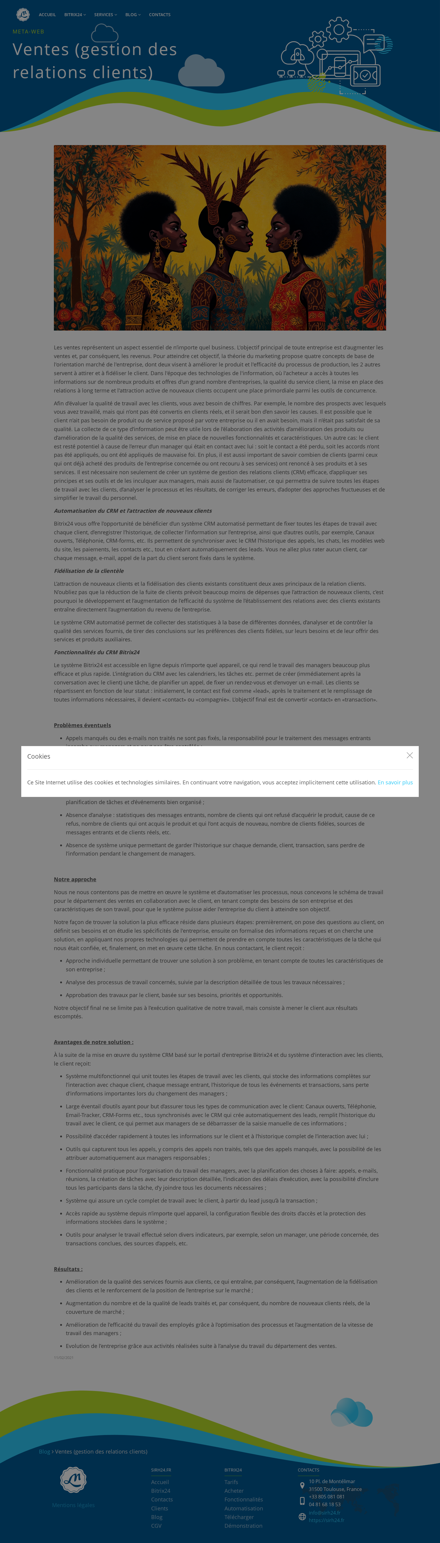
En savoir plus (395, 782)
